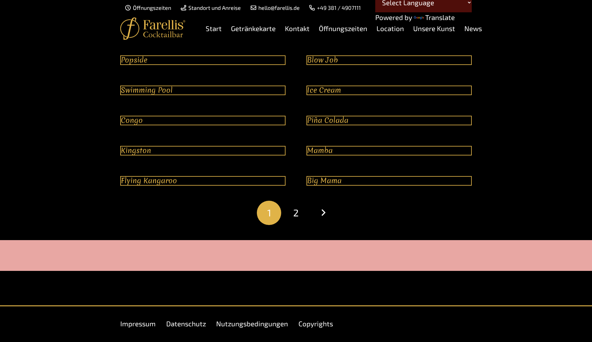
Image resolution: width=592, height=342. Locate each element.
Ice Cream (324, 90)
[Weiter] (323, 213)
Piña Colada (327, 120)
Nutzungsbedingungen (252, 324)
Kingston (136, 150)
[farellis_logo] (152, 28)
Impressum (138, 324)
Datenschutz (186, 324)
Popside (134, 60)
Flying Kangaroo (149, 180)
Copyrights (315, 324)
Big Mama (324, 180)
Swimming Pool (147, 90)
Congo (132, 120)
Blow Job (322, 60)
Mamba (320, 150)
